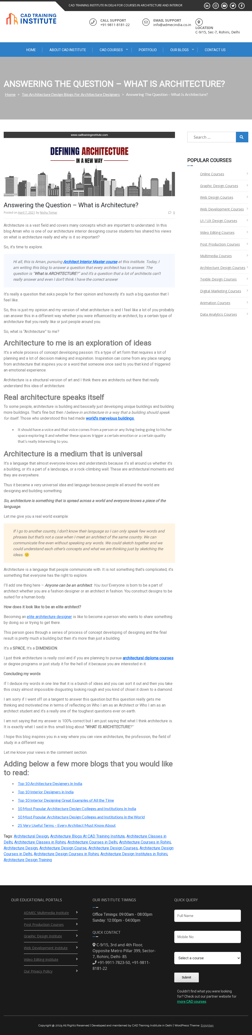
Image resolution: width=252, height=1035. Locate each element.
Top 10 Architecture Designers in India (50, 783)
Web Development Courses (222, 209)
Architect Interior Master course (90, 261)
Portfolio (148, 50)
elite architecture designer (49, 616)
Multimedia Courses (216, 255)
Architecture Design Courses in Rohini (66, 854)
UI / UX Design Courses (218, 220)
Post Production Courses (220, 244)
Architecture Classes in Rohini (40, 842)
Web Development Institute (46, 948)
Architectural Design (31, 836)
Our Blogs (179, 50)
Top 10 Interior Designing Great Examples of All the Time (66, 800)
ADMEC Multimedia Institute (46, 912)
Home (31, 50)
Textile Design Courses (218, 279)
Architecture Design (21, 848)
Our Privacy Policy (38, 971)
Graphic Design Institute (43, 936)
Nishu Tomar (48, 212)
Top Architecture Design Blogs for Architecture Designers (71, 94)
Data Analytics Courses (218, 314)
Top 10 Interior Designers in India (46, 791)
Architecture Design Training (28, 860)
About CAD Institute (67, 50)
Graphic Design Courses (219, 185)
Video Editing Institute (41, 959)
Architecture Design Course (63, 848)
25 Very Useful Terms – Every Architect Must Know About (67, 825)
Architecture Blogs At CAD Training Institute (87, 836)
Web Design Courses (216, 197)
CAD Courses (111, 50)
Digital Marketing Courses (220, 291)
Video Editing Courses (217, 232)
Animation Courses (215, 302)
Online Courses (212, 174)
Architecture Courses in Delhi (92, 842)
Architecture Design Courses (113, 848)
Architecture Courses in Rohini (145, 842)
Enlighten (207, 1025)
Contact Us (215, 50)
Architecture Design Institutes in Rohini (133, 854)
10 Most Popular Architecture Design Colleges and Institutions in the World (81, 816)
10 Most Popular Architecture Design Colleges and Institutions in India (77, 808)
